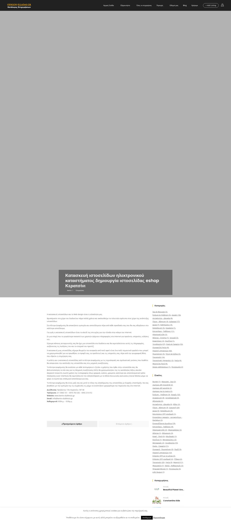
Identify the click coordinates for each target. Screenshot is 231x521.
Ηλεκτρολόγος (174, 430)
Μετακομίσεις (169, 440)
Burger (156, 382)
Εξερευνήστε (125, 5)
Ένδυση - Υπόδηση (161, 394)
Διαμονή (174, 407)
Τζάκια (178, 459)
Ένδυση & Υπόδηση (162, 315)
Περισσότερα (159, 517)
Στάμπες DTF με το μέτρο (164, 456)
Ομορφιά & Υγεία (161, 347)
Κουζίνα (169, 341)
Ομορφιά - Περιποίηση (163, 449)
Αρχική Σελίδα (108, 5)
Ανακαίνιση (158, 398)
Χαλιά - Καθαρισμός (174, 466)
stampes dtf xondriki (162, 388)
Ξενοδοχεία (159, 344)
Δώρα (156, 325)
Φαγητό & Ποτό (160, 364)
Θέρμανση (167, 433)
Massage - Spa (169, 382)
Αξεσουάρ (158, 401)
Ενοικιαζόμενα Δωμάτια (164, 423)
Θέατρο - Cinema (161, 338)
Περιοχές (160, 5)
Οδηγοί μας (174, 5)
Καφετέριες (158, 341)
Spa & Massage (160, 312)
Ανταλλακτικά (172, 398)
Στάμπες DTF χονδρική (163, 459)
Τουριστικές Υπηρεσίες (163, 360)
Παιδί (177, 449)
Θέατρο (157, 433)
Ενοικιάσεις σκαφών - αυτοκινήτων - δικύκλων (167, 418)
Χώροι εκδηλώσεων (161, 367)
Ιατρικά (174, 338)
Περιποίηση (158, 354)
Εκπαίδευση (159, 328)
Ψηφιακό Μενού (160, 469)
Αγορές (176, 315)
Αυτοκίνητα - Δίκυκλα (162, 404)
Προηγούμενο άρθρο (72, 424)
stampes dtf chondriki (163, 385)
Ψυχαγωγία (177, 367)
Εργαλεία (170, 328)
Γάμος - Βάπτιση (160, 321)
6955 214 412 (87, 393)
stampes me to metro (162, 391)
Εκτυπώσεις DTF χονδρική (164, 414)
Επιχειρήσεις (80, 290)
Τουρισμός (158, 357)
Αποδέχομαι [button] (146, 518)
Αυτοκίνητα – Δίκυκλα (162, 318)
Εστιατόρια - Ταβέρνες (163, 331)
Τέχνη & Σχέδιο (173, 354)
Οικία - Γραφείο (160, 446)
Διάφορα (174, 321)
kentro (69, 290)
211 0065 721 (62, 393)
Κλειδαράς (171, 436)
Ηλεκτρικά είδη (160, 334)
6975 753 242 (74, 393)
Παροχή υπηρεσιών (162, 351)
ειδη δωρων (158, 472)
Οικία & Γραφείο (174, 344)
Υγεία (177, 360)
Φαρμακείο (158, 466)
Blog (185, 5)
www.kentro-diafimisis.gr (65, 395)
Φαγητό (178, 462)
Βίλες (176, 404)
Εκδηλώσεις (166, 325)
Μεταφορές (158, 443)
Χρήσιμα (194, 5)
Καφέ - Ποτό (159, 436)
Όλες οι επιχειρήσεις (144, 5)
